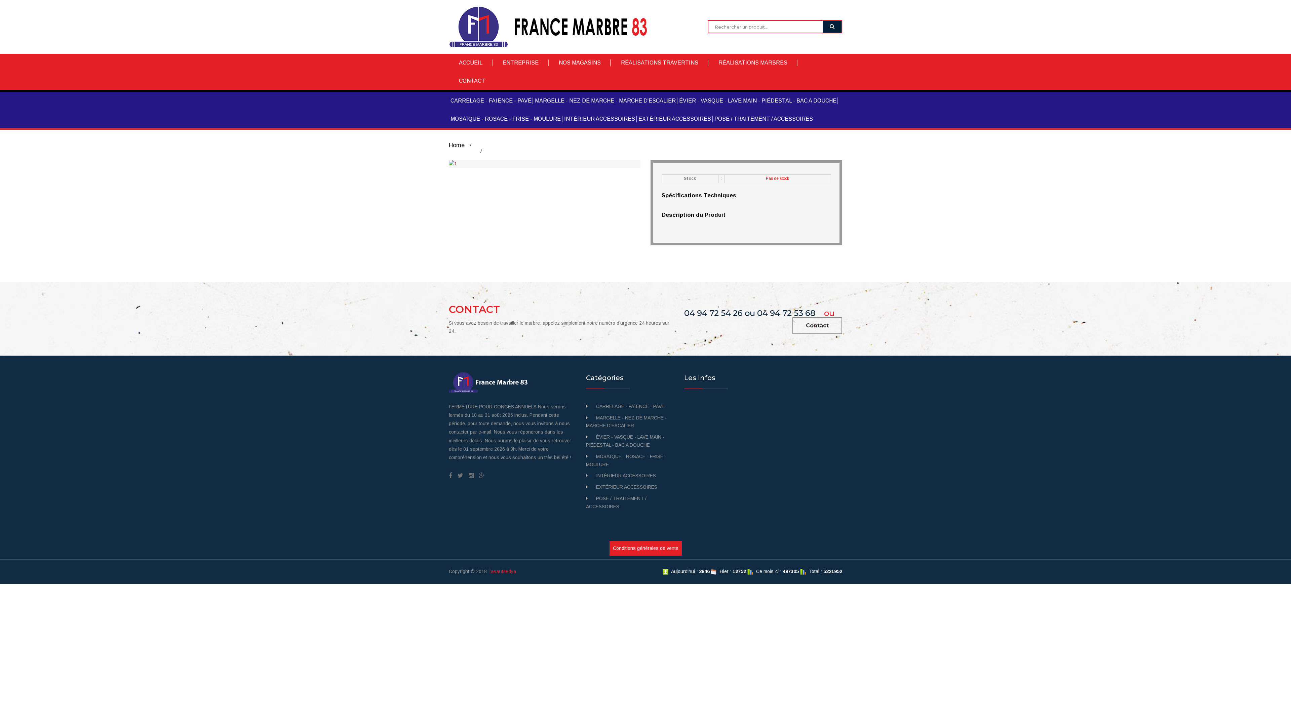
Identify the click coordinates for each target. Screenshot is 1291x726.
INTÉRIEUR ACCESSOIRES (599, 119)
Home (457, 145)
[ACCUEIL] (553, 26)
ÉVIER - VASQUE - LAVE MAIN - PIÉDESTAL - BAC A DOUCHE (757, 101)
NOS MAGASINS (580, 63)
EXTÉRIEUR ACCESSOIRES (674, 119)
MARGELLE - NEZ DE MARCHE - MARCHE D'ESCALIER (605, 101)
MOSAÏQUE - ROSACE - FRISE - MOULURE (506, 119)
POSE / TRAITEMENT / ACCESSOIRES (763, 119)
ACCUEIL (470, 63)
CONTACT (472, 81)
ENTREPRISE (521, 63)
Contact (817, 325)
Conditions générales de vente (645, 548)
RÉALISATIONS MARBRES (752, 63)
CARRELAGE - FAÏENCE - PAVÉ (491, 101)
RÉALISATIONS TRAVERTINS (659, 63)
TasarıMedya (502, 571)
